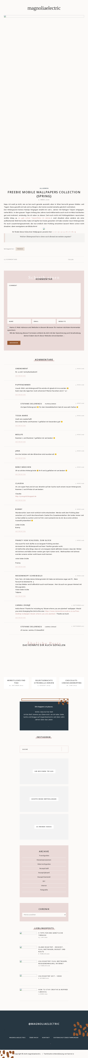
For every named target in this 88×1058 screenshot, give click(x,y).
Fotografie (44, 890)
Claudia (19, 483)
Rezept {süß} (44, 868)
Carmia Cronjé (22, 605)
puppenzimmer (22, 385)
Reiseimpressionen (44, 860)
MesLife (19, 434)
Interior (44, 885)
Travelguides (44, 855)
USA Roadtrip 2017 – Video (50, 976)
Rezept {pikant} (44, 873)
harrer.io (70, 1054)
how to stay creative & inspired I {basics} (53, 991)
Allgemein (44, 188)
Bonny (18, 509)
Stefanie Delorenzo (31, 403)
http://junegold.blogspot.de (25, 496)
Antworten (20, 375)
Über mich (33, 1037)
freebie (20, 249)
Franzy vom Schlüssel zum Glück (33, 540)
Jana (17, 451)
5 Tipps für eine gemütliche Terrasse (50, 934)
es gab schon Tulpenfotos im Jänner (34, 218)
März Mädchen (23, 467)
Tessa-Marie (21, 415)
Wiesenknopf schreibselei (29, 575)
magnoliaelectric (44, 8)
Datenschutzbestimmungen (66, 1037)
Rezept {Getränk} (44, 877)
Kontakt (46, 1037)
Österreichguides (44, 864)
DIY (44, 881)
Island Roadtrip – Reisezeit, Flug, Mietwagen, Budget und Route (51, 949)
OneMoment (21, 368)
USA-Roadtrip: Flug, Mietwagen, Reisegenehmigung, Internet (52, 962)
